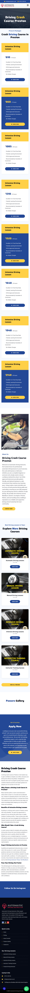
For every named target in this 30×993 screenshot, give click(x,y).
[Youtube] (8, 922)
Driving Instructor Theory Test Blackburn (17, 859)
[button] (27, 5)
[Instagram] (5, 922)
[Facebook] (3, 922)
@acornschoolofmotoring (15, 892)
